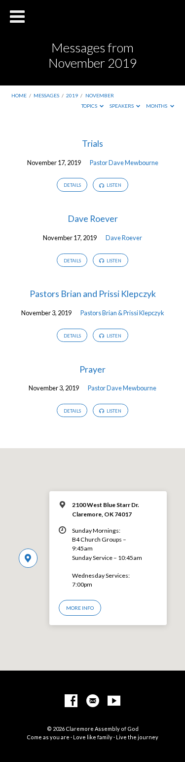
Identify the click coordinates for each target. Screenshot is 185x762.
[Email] (92, 701)
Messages (46, 95)
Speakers (122, 106)
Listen (113, 185)
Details (72, 185)
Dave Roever (93, 218)
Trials (92, 143)
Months (157, 106)
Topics (89, 106)
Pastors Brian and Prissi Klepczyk (93, 293)
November (99, 95)
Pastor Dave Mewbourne (124, 163)
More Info (80, 608)
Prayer (92, 369)
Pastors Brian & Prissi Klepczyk (122, 313)
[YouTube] (114, 701)
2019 (72, 95)
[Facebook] (71, 701)
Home (19, 95)
